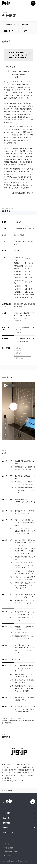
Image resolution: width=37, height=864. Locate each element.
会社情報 (6, 813)
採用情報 (6, 823)
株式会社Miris (18, 358)
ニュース (6, 818)
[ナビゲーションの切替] (33, 3)
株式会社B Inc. (19, 350)
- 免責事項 (6, 844)
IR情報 (5, 827)
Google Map (18, 321)
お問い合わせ (8, 832)
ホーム (3, 790)
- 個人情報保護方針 (8, 848)
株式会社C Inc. (19, 353)
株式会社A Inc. (19, 348)
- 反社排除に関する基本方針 (10, 852)
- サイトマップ (7, 856)
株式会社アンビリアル (21, 355)
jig (5, 3)
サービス (6, 808)
